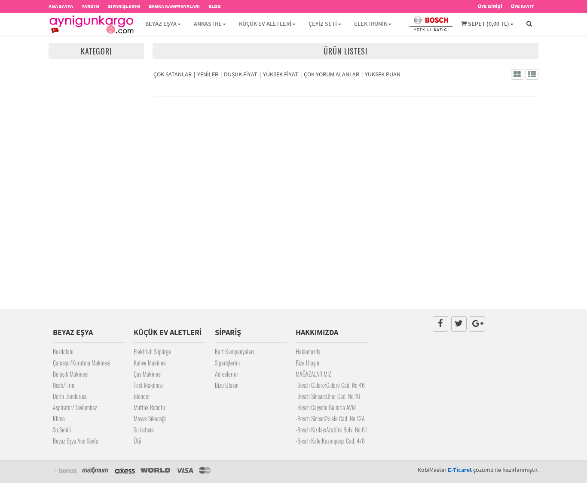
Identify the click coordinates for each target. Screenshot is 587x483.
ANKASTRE (208, 23)
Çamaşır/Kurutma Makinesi (81, 362)
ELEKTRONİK (370, 23)
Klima (59, 418)
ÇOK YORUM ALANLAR (331, 74)
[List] (532, 74)
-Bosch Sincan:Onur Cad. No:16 (328, 396)
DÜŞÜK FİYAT (240, 74)
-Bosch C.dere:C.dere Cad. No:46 (330, 384)
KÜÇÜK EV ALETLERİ (265, 23)
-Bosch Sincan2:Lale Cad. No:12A (330, 418)
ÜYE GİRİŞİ (490, 6)
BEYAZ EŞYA (161, 23)
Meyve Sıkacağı (150, 418)
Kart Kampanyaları (234, 351)
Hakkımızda (308, 351)
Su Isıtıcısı (144, 429)
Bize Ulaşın (226, 384)
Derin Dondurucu (70, 396)
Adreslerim (226, 373)
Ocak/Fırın (63, 384)
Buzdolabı (63, 351)
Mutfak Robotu (149, 407)
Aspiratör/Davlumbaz (75, 407)
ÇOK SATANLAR (172, 74)
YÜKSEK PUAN (383, 74)
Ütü (137, 440)
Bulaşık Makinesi (71, 373)
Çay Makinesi (148, 373)
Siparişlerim (227, 362)
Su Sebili (62, 429)
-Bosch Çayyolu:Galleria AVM (326, 407)
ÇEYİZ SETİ (323, 23)
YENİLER (207, 74)
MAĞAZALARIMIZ (313, 373)
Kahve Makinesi (150, 362)
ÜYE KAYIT (522, 6)
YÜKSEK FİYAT (280, 74)
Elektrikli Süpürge (152, 351)
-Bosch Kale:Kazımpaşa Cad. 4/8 (330, 440)
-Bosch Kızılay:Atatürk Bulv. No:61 (331, 429)
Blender (142, 396)
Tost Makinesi (148, 384)
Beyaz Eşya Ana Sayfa (75, 440)
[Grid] (517, 74)
